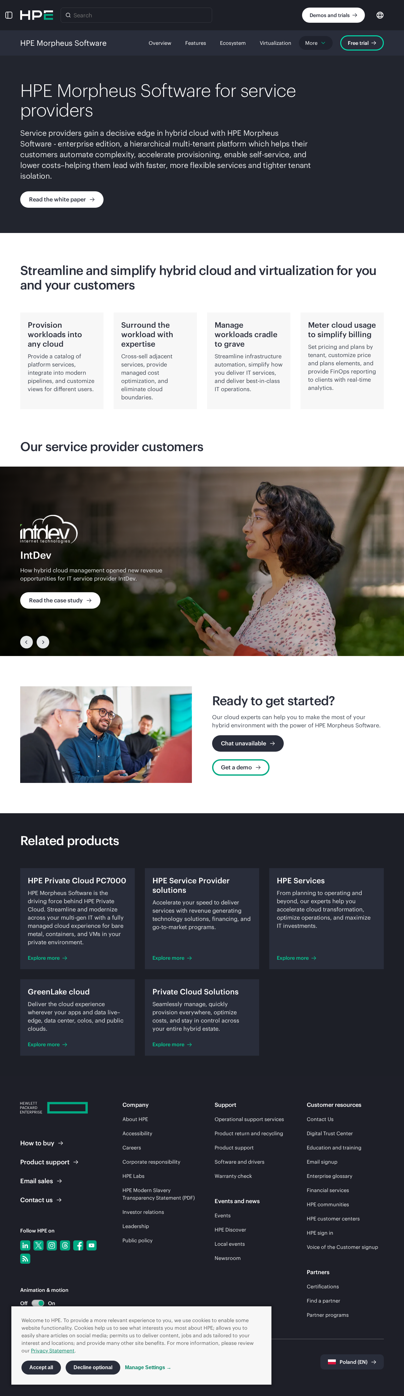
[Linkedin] (25, 1245)
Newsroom (228, 1258)
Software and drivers (239, 1162)
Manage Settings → (148, 1367)
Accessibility (137, 1133)
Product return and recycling (249, 1133)
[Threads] (65, 1245)
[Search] (68, 15)
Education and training (334, 1147)
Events (223, 1215)
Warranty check (233, 1176)
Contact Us (320, 1119)
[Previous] (26, 642)
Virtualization (275, 43)
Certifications (323, 1286)
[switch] (34, 1303)
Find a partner (323, 1301)
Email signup (322, 1162)
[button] (8, 15)
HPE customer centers (333, 1218)
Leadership (135, 1226)
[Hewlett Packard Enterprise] (36, 15)
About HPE (135, 1119)
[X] (38, 1245)
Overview (160, 43)
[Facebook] (78, 1245)
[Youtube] (91, 1245)
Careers (131, 1147)
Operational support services (249, 1119)
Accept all (41, 1367)
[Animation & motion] (38, 1303)
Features (195, 43)
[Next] (43, 642)
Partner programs (328, 1315)
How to (37, 1143)
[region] (202, 561)
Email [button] (36, 1181)
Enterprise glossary (329, 1176)
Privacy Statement (52, 1350)
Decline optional (93, 1367)
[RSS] (25, 1259)
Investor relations (143, 1212)
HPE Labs (133, 1176)
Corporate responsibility (151, 1162)
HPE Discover (230, 1229)
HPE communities (328, 1204)
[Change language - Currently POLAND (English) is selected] (380, 14)
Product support (234, 1147)
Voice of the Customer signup (342, 1247)
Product (44, 1162)
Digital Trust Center (330, 1133)
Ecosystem (233, 43)
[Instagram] (52, 1245)
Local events (230, 1244)
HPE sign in (320, 1233)
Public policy (137, 1240)
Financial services (328, 1190)
